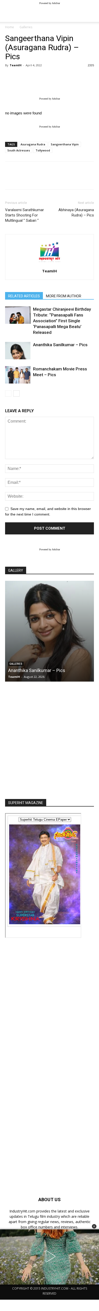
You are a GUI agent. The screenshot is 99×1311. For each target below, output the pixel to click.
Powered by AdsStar (49, 3)
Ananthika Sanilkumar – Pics (60, 344)
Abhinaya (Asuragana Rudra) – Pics (76, 212)
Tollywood (43, 150)
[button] (94, 1226)
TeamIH (16, 65)
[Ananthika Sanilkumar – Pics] (17, 350)
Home (9, 27)
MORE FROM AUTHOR (63, 296)
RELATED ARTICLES (24, 296)
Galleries (26, 27)
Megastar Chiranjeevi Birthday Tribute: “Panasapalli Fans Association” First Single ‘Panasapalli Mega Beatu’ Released (62, 321)
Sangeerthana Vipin (65, 144)
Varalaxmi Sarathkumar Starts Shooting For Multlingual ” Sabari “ (24, 215)
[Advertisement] (49, 739)
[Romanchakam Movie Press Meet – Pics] (17, 374)
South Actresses (18, 150)
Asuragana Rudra (33, 144)
